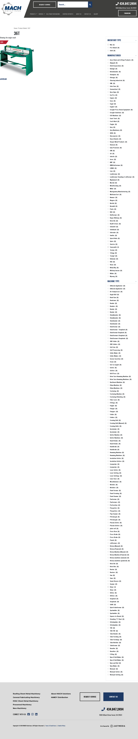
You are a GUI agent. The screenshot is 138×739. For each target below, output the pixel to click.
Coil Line (114, 347)
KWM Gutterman (116, 165)
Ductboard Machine (117, 382)
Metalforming (115, 186)
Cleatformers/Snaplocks (119, 338)
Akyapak (113, 63)
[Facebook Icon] (28, 714)
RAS (112, 212)
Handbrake (114, 446)
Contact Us (87, 14)
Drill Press (114, 373)
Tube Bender (115, 634)
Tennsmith (114, 247)
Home (15, 28)
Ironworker (114, 464)
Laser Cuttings (116, 476)
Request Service (44, 5)
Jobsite (113, 156)
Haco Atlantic (115, 139)
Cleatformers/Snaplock (118, 335)
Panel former (115, 490)
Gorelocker (114, 429)
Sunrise (113, 244)
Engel (113, 104)
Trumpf (113, 256)
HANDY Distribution (59, 697)
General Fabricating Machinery (26, 697)
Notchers (114, 487)
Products (33, 14)
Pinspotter (114, 508)
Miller (113, 188)
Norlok (113, 203)
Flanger (113, 408)
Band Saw (114, 297)
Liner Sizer (114, 479)
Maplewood (114, 180)
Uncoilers (114, 651)
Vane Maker (114, 666)
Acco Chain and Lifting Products (121, 60)
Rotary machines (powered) (120, 560)
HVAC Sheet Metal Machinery (25, 701)
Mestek (113, 183)
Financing (127, 13)
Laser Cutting (115, 473)
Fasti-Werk (114, 121)
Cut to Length (115, 365)
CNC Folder (114, 341)
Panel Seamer (115, 496)
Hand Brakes (115, 441)
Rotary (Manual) (116, 546)
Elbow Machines (116, 388)
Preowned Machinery (22, 705)
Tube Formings (116, 639)
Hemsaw (113, 145)
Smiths (113, 235)
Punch (113, 540)
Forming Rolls (115, 426)
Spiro (113, 241)
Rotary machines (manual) (119, 558)
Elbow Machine (116, 385)
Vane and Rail (115, 663)
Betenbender (115, 71)
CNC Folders (115, 344)
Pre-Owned (114, 47)
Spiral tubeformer (117, 607)
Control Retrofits (68, 14)
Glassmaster (115, 136)
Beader (113, 303)
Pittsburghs (115, 520)
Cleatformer (115, 327)
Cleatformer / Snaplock (118, 329)
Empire (113, 98)
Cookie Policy (61, 725)
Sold (112, 50)
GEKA (113, 133)
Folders (113, 417)
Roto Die (114, 221)
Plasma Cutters (116, 525)
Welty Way (114, 267)
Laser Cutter (115, 470)
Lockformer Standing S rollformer (122, 177)
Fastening (114, 391)
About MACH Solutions (61, 694)
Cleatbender (115, 321)
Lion (112, 171)
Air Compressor (116, 291)
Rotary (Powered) (116, 549)
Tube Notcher (115, 642)
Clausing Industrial (117, 80)
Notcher (113, 484)
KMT (112, 162)
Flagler (113, 124)
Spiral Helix (115, 238)
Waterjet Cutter (116, 672)
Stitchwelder (115, 622)
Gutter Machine (116, 435)
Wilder (113, 273)
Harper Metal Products (118, 142)
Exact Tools (115, 118)
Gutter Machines (116, 438)
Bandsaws (114, 300)
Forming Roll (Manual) (118, 423)
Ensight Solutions (117, 112)
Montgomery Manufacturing (120, 191)
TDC (112, 628)
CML (112, 83)
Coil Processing (116, 350)
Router (113, 569)
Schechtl (114, 226)
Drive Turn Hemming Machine (120, 376)
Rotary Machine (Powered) (119, 555)
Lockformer (115, 174)
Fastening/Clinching (117, 397)
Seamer (113, 584)
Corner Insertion (116, 359)
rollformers (115, 543)
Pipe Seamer (115, 514)
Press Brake (115, 534)
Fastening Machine (117, 394)
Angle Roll (114, 294)
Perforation (115, 505)
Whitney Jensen (116, 270)
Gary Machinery (116, 130)
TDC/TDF (114, 631)
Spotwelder (115, 610)
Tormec (113, 250)
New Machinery (19, 708)
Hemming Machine (117, 452)
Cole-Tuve (114, 86)
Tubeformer (115, 645)
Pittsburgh (115, 517)
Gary (112, 127)
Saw (112, 575)
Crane (113, 362)
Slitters (113, 596)
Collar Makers (115, 356)
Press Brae (114, 531)
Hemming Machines (117, 455)
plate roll (114, 528)
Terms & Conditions (50, 725)
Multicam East (115, 194)
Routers (114, 572)
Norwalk (113, 206)
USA (112, 262)
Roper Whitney (116, 218)
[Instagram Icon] (32, 714)
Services (41, 14)
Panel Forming (116, 493)
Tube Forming (115, 637)
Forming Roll (115, 420)
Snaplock (114, 599)
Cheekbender (115, 315)
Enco (112, 101)
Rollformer (114, 215)
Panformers (115, 502)
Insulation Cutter (116, 458)
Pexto (113, 209)
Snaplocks (114, 601)
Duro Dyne (114, 92)
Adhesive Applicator (117, 286)
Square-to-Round (117, 616)
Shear (113, 587)
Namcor (113, 197)
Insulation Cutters (117, 461)
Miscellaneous (115, 482)
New (112, 45)
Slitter (113, 593)
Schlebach (114, 229)
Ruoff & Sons (115, 224)
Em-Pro (113, 95)
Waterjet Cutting (116, 675)
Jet (112, 153)
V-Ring (113, 654)
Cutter (113, 367)
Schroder (114, 232)
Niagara (113, 200)
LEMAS (113, 168)
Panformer (114, 499)
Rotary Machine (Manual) (119, 552)
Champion (114, 74)
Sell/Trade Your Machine (53, 14)
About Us (78, 14)
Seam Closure (115, 581)
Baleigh (113, 69)
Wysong (113, 276)
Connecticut (115, 89)
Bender (113, 309)
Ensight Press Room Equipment (121, 110)
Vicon (113, 265)
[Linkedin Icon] (36, 714)
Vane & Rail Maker (117, 657)
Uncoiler (114, 648)
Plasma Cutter (116, 522)
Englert (113, 107)
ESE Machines (115, 115)
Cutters (113, 370)
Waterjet (114, 669)
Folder (113, 414)
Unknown (114, 259)
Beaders (114, 306)
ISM (112, 150)
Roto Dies (114, 566)
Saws (112, 578)
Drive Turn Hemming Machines (120, 379)
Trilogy (113, 253)
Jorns (113, 159)
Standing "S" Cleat (117, 619)
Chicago (113, 77)
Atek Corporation (116, 66)
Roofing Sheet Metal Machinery (26, 694)
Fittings (113, 403)
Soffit (113, 604)
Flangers (114, 411)
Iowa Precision (116, 148)
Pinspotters (115, 511)
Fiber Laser (115, 400)
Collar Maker (115, 353)
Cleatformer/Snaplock (118, 332)
